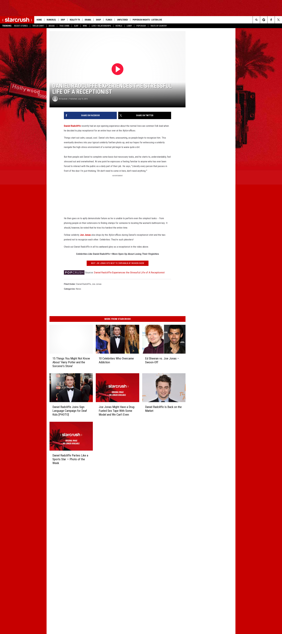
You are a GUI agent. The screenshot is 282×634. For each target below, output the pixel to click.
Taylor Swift (38, 26)
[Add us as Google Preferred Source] (263, 19)
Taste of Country (158, 26)
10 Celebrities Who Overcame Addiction (116, 360)
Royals (119, 26)
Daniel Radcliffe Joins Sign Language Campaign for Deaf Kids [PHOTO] (69, 410)
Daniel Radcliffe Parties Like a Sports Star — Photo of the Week (70, 459)
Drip (63, 20)
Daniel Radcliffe (72, 125)
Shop (98, 20)
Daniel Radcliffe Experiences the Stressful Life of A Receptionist (129, 272)
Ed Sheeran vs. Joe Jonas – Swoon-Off (162, 360)
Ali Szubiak (63, 99)
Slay (76, 26)
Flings (109, 20)
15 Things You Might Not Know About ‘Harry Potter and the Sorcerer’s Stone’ (71, 362)
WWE (85, 26)
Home (39, 20)
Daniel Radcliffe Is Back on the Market (163, 409)
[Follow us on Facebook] (271, 19)
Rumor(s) (51, 20)
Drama (88, 20)
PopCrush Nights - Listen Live (147, 20)
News (78, 289)
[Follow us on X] (278, 19)
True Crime (64, 26)
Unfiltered (122, 20)
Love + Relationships (101, 26)
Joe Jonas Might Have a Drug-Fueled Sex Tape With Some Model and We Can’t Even (117, 410)
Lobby (129, 26)
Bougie (52, 26)
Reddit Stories (21, 26)
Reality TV (75, 20)
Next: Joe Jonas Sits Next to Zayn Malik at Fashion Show (117, 263)
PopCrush (141, 26)
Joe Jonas (85, 234)
